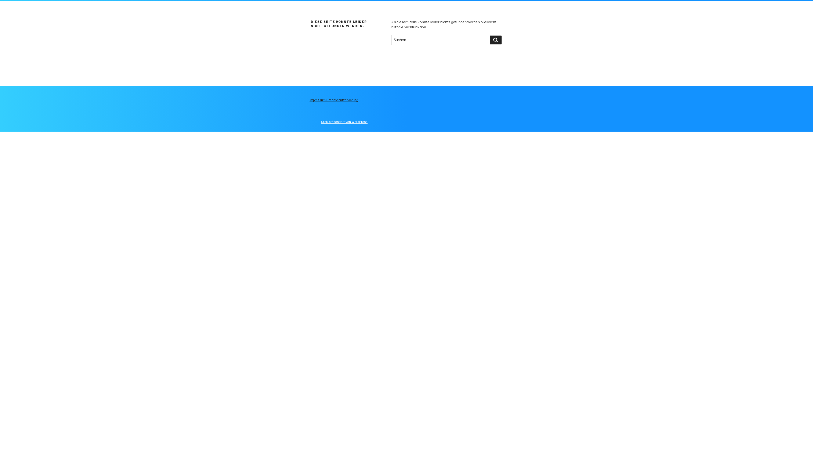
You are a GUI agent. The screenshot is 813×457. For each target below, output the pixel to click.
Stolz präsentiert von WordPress (344, 122)
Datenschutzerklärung (342, 100)
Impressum (318, 100)
